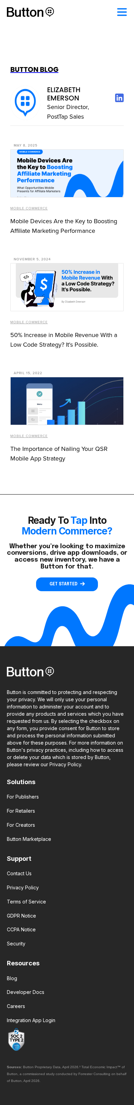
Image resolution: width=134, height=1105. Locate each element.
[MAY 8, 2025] (67, 173)
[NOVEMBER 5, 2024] (67, 287)
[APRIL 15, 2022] (67, 401)
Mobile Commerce (29, 208)
